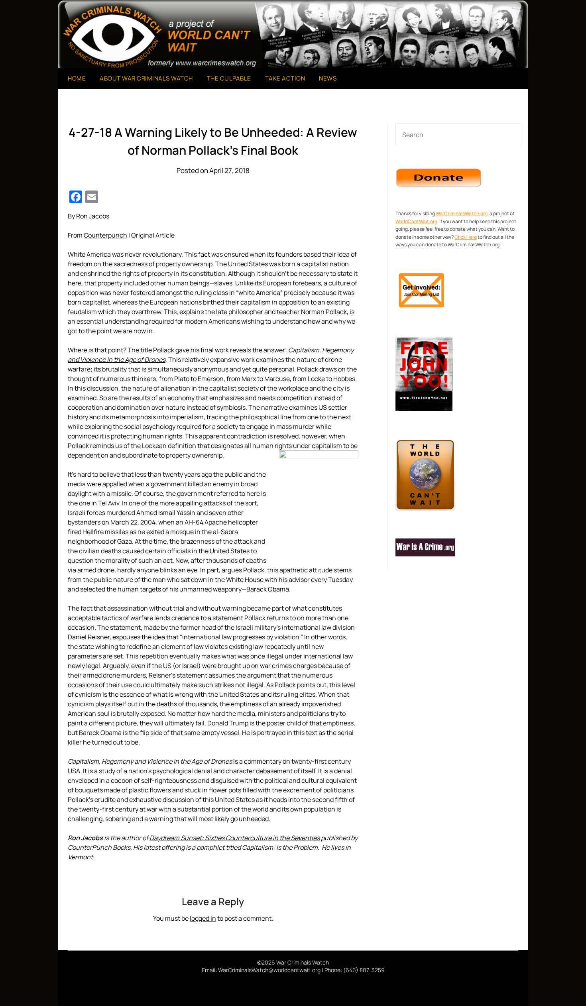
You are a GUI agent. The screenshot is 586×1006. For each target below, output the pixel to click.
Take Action (285, 78)
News (327, 78)
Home (77, 78)
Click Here (465, 237)
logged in (203, 918)
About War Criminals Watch (146, 78)
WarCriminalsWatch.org (462, 213)
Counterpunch (105, 235)
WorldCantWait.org (416, 221)
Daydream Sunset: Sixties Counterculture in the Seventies (234, 837)
